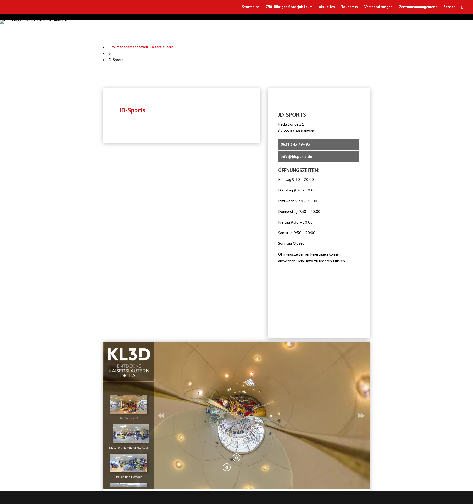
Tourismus (349, 7)
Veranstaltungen (378, 7)
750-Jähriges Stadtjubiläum (289, 7)
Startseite (250, 7)
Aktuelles (327, 7)
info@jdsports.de (296, 156)
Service (449, 7)
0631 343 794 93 (295, 144)
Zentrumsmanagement (418, 7)
